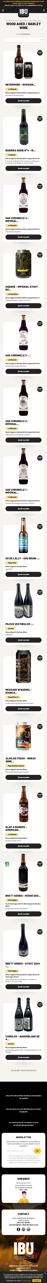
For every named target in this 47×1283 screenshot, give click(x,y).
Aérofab (11, 628)
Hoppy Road (12, 563)
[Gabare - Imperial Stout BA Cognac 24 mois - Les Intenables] (23, 264)
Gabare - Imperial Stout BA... (21, 288)
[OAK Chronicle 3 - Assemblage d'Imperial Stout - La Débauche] (23, 332)
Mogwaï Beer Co (13, 697)
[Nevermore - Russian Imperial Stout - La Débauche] (23, 61)
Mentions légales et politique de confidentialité (23, 1267)
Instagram (28, 1229)
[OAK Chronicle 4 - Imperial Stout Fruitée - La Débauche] (23, 195)
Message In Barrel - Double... (18, 691)
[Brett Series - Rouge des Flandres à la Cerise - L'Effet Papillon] (23, 873)
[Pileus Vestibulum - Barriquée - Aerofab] (23, 601)
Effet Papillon (12, 900)
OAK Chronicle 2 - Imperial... (17, 422)
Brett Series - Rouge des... (23, 895)
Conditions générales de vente (23, 1270)
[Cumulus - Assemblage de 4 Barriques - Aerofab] (23, 1013)
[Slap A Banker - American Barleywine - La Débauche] (23, 804)
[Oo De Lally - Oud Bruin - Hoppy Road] (23, 535)
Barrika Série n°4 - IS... (20, 150)
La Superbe (12, 155)
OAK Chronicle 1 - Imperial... (16, 491)
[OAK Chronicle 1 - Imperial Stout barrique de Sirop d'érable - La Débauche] (23, 467)
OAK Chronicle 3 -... (18, 355)
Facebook (18, 1229)
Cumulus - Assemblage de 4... (22, 1038)
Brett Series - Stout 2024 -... (22, 965)
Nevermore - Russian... (20, 84)
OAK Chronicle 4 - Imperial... (17, 219)
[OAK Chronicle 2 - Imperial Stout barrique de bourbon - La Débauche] (23, 398)
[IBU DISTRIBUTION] (23, 12)
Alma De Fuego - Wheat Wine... (20, 760)
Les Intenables (13, 294)
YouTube (23, 1229)
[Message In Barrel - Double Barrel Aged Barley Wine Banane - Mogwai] (23, 667)
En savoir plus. (26, 1280)
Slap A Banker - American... (16, 828)
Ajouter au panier (23, 101)
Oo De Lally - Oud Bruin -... (22, 558)
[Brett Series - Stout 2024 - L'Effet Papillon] (23, 940)
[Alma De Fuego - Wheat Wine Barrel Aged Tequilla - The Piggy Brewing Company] (23, 735)
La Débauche (12, 89)
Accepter (37, 1280)
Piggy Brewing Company (16, 766)
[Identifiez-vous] (44, 11)
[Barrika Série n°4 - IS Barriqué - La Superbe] (23, 127)
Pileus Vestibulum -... (19, 624)
